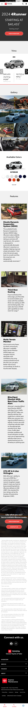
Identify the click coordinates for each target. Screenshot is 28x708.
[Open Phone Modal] (22, 4)
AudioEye (4, 695)
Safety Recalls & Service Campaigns (14, 695)
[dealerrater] (16, 644)
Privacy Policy (4, 692)
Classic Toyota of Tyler (13, 687)
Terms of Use (22, 692)
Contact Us (14, 527)
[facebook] (11, 644)
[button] (26, 71)
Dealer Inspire (21, 689)
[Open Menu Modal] (2, 4)
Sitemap (16, 692)
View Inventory (14, 33)
